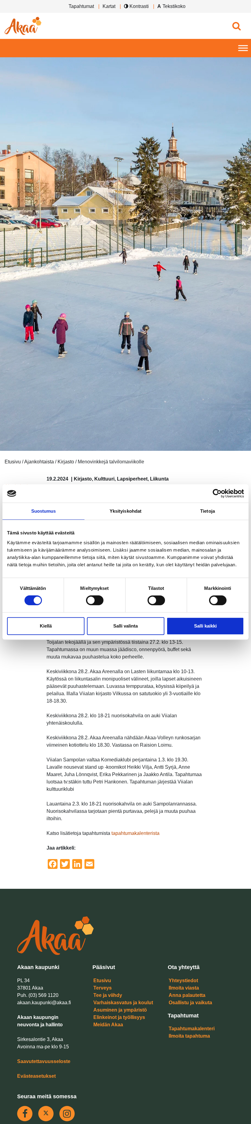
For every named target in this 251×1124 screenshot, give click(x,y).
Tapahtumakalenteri (192, 1028)
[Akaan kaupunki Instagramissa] (67, 1113)
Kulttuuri (104, 478)
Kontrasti (138, 6)
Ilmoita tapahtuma (189, 1036)
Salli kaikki (205, 625)
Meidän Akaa (108, 1024)
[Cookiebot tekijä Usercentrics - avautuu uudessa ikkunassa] (217, 493)
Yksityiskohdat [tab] (125, 511)
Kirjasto (83, 478)
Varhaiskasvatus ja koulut (123, 1002)
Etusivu (102, 980)
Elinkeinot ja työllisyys (119, 1017)
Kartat (109, 6)
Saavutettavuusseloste (43, 1061)
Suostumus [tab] (43, 511)
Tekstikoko (174, 6)
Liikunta (159, 478)
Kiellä (46, 625)
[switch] (94, 600)
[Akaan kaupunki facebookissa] (24, 1113)
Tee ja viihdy (107, 995)
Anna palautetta (187, 995)
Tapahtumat (81, 6)
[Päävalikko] (243, 48)
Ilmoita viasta (184, 987)
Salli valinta (125, 625)
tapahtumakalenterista (135, 833)
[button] (236, 26)
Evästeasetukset (36, 1076)
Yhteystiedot (183, 980)
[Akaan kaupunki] (23, 26)
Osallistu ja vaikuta (190, 1002)
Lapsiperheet (132, 478)
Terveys (102, 987)
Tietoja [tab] (207, 511)
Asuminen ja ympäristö (120, 1010)
